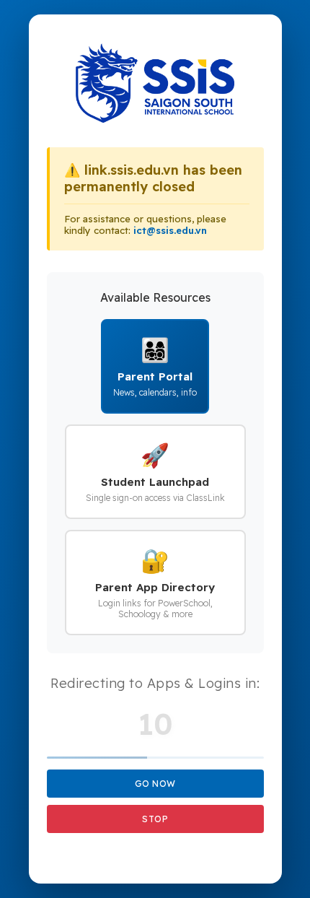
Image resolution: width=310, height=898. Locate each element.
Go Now (155, 783)
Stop (155, 819)
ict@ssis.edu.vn (170, 230)
